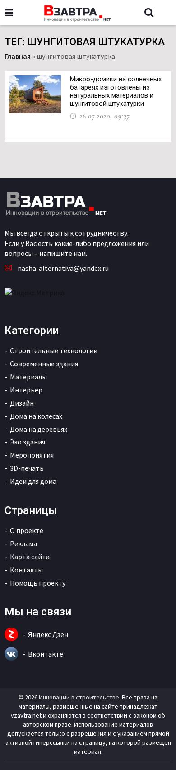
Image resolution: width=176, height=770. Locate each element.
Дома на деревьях (38, 429)
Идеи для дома (33, 481)
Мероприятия (32, 454)
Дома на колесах (36, 415)
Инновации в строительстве (79, 697)
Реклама (23, 543)
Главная (18, 56)
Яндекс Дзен (48, 634)
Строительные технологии (53, 350)
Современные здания (44, 363)
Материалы (28, 376)
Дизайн (22, 402)
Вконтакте (45, 653)
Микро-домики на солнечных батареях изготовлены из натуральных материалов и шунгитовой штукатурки (116, 91)
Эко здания (27, 441)
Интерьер (26, 389)
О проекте (26, 530)
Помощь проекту (37, 582)
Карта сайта (30, 556)
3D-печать (27, 467)
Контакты (26, 569)
